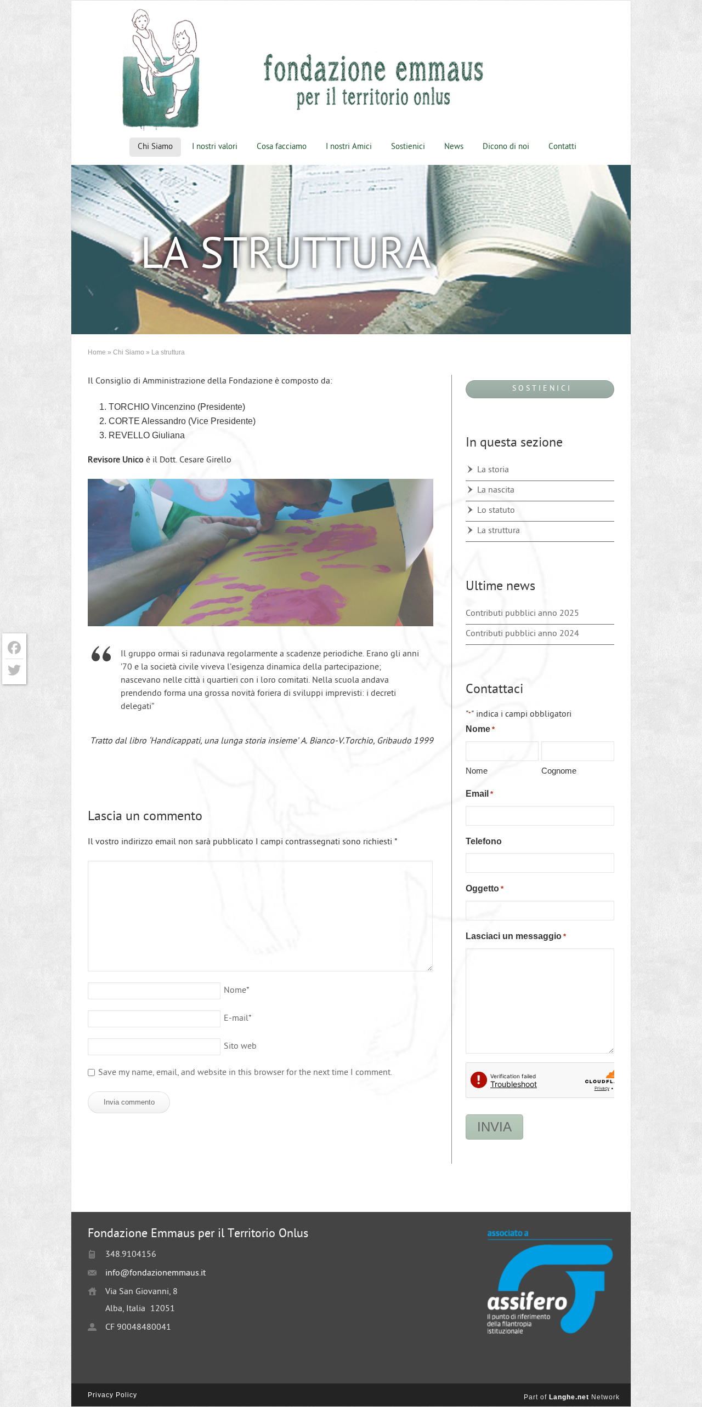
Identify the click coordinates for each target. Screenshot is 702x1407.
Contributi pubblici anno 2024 (522, 634)
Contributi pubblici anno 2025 (522, 614)
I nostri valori (214, 147)
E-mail (238, 1019)
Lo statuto (496, 511)
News (453, 147)
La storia (493, 470)
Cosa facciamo (282, 147)
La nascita (495, 490)
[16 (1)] (260, 555)
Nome (237, 991)
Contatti (562, 147)
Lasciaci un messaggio (516, 936)
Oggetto (484, 888)
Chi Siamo (155, 147)
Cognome (558, 770)
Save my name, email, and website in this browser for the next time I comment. (245, 1073)
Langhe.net (569, 1397)
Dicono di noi (506, 147)
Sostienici (408, 147)
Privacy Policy (112, 1395)
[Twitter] (14, 670)
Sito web (240, 1047)
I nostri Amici (349, 147)
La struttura (498, 531)
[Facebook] (14, 648)
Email (479, 793)
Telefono (484, 841)
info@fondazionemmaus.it (155, 1273)
